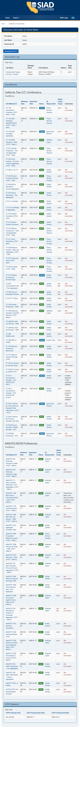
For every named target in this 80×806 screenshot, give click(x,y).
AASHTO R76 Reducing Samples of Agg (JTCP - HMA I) (11, 472)
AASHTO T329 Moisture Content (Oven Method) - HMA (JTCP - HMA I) (12, 644)
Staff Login (64, 18)
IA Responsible (51, 102)
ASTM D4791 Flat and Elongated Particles (12, 691)
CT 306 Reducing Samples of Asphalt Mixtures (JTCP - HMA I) (12, 314)
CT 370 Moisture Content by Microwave (11, 348)
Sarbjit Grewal (49, 171)
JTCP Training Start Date (36, 713)
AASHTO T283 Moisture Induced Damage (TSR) (12, 578)
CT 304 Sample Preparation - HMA (12, 305)
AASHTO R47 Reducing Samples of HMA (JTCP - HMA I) (12, 462)
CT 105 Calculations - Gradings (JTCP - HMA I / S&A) (12, 111)
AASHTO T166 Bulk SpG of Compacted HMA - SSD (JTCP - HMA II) (12, 497)
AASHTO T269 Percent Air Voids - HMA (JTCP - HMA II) (12, 547)
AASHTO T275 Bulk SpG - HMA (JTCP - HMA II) (11, 557)
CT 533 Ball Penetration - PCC (12, 434)
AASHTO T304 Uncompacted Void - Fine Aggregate (11, 588)
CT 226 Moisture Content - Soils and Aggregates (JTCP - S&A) (12, 250)
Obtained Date (24, 102)
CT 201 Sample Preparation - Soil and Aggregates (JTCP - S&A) (12, 151)
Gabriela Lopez (49, 141)
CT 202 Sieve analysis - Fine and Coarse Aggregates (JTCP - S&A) (12, 162)
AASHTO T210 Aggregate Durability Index (11, 527)
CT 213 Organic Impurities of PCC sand (12, 216)
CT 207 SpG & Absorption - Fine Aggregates (11, 195)
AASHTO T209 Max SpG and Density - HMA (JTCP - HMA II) (11, 517)
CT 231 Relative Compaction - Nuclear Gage (11, 277)
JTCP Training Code (13, 713)
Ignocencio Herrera (50, 132)
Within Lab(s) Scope (60, 101)
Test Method (10, 104)
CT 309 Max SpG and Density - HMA (12, 328)
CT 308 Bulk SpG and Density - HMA (12, 322)
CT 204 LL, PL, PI (12, 170)
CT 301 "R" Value (12, 298)
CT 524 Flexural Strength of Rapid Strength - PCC (12, 427)
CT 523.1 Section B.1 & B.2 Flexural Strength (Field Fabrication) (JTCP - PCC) (12, 408)
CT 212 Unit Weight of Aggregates (12, 208)
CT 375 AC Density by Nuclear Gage (12, 364)
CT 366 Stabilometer (10, 335)
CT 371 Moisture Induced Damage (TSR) (12, 357)
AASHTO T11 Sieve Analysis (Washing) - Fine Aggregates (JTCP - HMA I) (12, 484)
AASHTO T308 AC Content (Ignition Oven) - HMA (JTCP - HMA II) (11, 600)
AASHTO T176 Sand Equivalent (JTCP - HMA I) (11, 508)
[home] (73, 18)
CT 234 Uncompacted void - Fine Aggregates (12, 285)
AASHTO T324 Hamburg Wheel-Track (11, 634)
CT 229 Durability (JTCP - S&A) (12, 267)
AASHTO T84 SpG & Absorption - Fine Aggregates (12, 666)
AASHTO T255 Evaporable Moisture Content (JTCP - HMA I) (12, 537)
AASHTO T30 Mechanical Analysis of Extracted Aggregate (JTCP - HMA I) (12, 614)
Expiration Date (33, 102)
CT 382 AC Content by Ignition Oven (12, 370)
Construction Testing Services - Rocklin (13, 73)
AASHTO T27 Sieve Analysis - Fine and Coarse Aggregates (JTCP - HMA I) (12, 567)
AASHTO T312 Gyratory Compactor (11, 625)
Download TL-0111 (11, 51)
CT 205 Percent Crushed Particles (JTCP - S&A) (12, 178)
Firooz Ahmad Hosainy (49, 110)
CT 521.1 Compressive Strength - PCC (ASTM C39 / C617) (11, 380)
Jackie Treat (51, 340)
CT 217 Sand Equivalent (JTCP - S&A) (12, 241)
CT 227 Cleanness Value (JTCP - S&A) (12, 260)
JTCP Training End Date (60, 713)
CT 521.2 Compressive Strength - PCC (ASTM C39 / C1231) (11, 392)
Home (7, 18)
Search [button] (16, 18)
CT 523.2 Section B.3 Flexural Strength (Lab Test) (12, 418)
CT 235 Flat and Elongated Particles (12, 293)
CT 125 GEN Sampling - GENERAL (10, 133)
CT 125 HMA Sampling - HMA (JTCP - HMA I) (11, 142)
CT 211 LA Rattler (12, 201)
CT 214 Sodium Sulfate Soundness (12, 223)
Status (41, 104)
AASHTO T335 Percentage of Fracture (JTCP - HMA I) (11, 656)
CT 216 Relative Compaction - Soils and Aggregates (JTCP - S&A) (12, 231)
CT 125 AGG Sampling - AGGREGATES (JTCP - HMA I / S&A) (11, 123)
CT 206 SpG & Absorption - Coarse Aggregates (12, 186)
